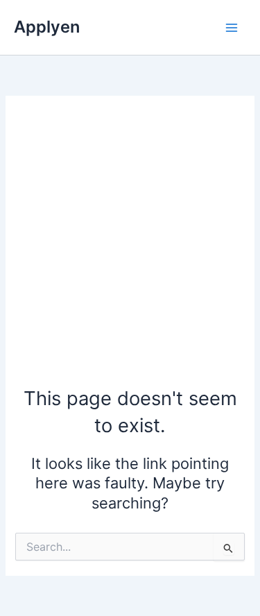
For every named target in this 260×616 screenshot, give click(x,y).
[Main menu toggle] (231, 27)
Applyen (47, 27)
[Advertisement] (130, 248)
